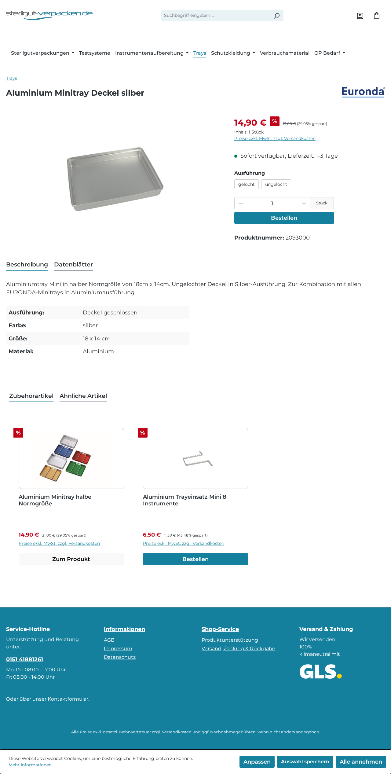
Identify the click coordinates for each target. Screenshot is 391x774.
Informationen (124, 629)
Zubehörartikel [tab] (31, 395)
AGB (109, 640)
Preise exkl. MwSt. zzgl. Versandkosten (275, 138)
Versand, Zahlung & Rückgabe (238, 648)
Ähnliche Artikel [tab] (83, 395)
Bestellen (284, 218)
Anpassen (257, 761)
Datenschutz (120, 657)
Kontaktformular (68, 699)
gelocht (246, 184)
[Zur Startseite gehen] (49, 15)
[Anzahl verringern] (241, 203)
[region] (114, 182)
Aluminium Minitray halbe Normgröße (55, 500)
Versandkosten (177, 732)
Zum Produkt (71, 559)
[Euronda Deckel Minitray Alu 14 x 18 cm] (114, 182)
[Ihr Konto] (360, 15)
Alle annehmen (361, 761)
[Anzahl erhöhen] (304, 203)
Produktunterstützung (230, 640)
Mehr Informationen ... (32, 765)
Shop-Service (220, 629)
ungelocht (276, 184)
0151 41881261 (24, 659)
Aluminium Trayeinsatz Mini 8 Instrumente (184, 500)
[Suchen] (276, 15)
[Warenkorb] (376, 15)
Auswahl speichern (305, 762)
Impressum (118, 648)
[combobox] (215, 15)
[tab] (27, 265)
